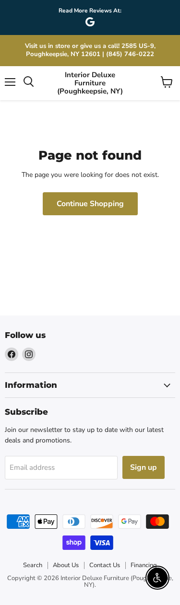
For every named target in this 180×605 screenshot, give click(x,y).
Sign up (143, 467)
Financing (144, 565)
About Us (66, 565)
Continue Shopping (90, 203)
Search (32, 565)
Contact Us (104, 565)
